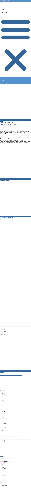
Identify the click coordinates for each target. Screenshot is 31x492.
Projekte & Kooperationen (5, 469)
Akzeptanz (1, 128)
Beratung (3, 6)
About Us (3, 393)
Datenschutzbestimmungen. (10, 461)
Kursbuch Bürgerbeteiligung (5, 486)
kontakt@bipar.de (8, 1)
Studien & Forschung (5, 10)
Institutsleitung (4, 394)
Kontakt (3, 397)
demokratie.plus (4, 427)
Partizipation (23, 135)
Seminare (3, 9)
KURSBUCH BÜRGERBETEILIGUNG (14, 134)
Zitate (2, 424)
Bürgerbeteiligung (3, 126)
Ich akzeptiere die (7, 461)
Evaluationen (3, 8)
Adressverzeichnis (4, 423)
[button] (15, 45)
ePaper (2, 431)
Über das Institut (4, 12)
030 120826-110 (3, 1)
